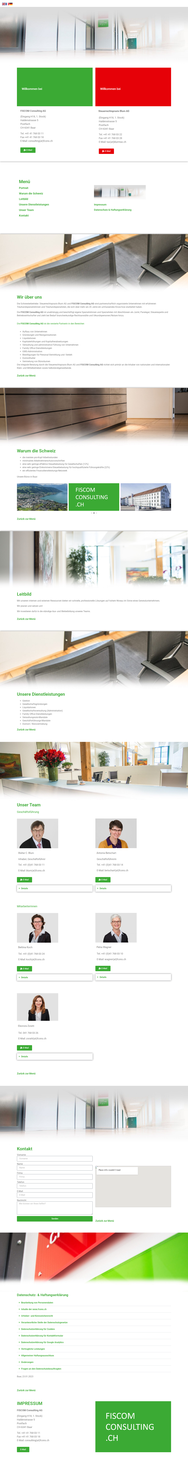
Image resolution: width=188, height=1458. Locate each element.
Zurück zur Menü (26, 375)
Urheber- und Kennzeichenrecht (37, 1316)
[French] (7, 3)
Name (20, 1164)
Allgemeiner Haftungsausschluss (37, 1355)
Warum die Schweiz (31, 193)
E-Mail (20, 1191)
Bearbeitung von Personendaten (37, 1302)
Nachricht (21, 1200)
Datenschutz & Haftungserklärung (112, 209)
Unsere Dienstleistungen (34, 204)
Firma (20, 1173)
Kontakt (24, 215)
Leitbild (23, 199)
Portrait (23, 188)
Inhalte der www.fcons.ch (34, 1309)
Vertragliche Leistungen (33, 1349)
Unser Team (26, 210)
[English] (4, 3)
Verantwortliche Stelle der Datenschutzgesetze (44, 1322)
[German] (11, 3)
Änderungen (27, 1362)
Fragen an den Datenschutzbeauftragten (41, 1368)
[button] (19, 497)
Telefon (20, 1182)
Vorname (21, 1155)
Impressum (100, 204)
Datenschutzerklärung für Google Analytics (42, 1342)
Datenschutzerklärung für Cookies (38, 1329)
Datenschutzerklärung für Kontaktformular (42, 1335)
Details (24, 888)
